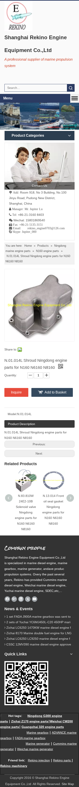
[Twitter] (28, 599)
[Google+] (14, 599)
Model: (12, 414)
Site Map (68, 784)
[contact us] (39, 166)
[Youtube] (34, 599)
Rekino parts (62, 760)
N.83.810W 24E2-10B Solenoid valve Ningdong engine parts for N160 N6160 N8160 (26, 512)
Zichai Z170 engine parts (29, 721)
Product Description (21, 424)
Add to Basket (55, 392)
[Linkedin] (21, 599)
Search (70, 87)
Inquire (16, 392)
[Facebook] (7, 599)
